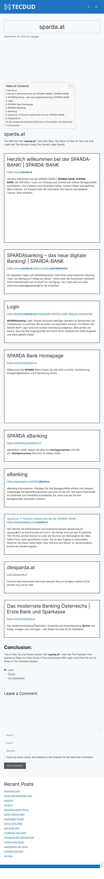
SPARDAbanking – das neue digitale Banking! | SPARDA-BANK (38, 97)
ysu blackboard (16, 678)
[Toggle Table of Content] (69, 86)
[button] (88, 7)
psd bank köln (11, 828)
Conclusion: (14, 125)
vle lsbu (8, 856)
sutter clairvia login (14, 814)
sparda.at (12, 90)
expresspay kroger (14, 819)
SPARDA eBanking (17, 108)
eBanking (12, 111)
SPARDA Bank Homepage (20, 104)
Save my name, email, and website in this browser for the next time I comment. (50, 757)
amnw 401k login (13, 823)
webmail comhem (13, 851)
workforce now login (15, 833)
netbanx (8, 800)
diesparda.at (14, 118)
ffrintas (11, 674)
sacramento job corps (16, 846)
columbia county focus (16, 809)
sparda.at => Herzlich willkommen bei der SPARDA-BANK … (37, 114)
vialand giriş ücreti (14, 842)
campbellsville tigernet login (19, 837)
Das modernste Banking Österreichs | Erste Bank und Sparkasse (40, 122)
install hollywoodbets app (18, 795)
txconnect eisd (12, 791)
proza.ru (8, 805)
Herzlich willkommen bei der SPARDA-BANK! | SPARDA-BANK (38, 93)
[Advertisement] (52, 62)
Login (10, 100)
